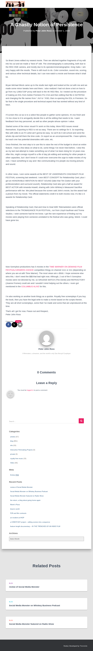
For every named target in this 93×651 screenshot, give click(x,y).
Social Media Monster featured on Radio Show (27, 496)
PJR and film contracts (18, 513)
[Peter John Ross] (46, 338)
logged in (30, 390)
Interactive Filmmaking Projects (21, 450)
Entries (14, 475)
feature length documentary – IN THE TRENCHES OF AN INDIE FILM (35, 526)
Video (12, 463)
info (11, 445)
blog (18, 321)
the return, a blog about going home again (25, 500)
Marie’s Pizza (15, 504)
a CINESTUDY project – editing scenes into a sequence (30, 522)
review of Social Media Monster (21, 487)
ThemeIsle (83, 646)
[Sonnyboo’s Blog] (15, 4)
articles (12, 437)
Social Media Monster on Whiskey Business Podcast (29, 491)
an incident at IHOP (17, 518)
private (12, 454)
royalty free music (16, 458)
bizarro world (15, 509)
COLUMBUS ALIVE (30, 286)
